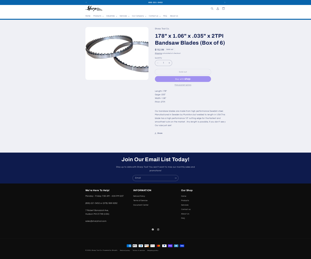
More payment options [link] (183, 85)
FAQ (183, 218)
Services (184, 205)
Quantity (158, 58)
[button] (98, 16)
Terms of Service (140, 201)
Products (185, 201)
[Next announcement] (225, 2)
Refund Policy (139, 196)
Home (183, 196)
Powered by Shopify (110, 250)
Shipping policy (152, 250)
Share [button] (159, 133)
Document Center (140, 205)
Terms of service (139, 250)
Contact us (185, 209)
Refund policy (125, 250)
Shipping (158, 53)
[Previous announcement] (86, 2)
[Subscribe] (175, 178)
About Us (185, 214)
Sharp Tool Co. (97, 250)
